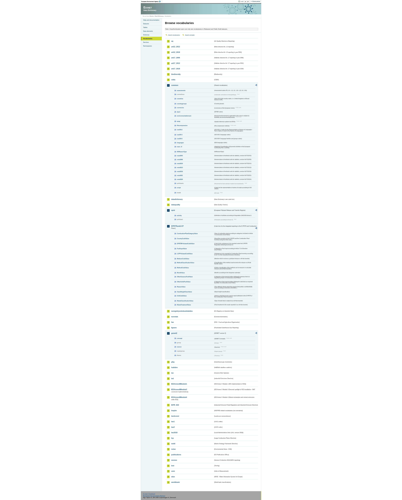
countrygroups (182, 103)
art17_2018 (175, 69)
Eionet (151, 16)
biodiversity (176, 74)
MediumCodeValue (183, 258)
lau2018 (174, 432)
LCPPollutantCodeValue (185, 253)
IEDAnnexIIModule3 (179, 389)
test (172, 466)
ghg (172, 362)
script (179, 187)
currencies (180, 107)
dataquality (175, 205)
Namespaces (147, 46)
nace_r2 (179, 146)
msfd (173, 444)
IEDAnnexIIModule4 (179, 397)
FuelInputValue (182, 248)
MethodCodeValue (183, 267)
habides (174, 367)
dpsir (178, 112)
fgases (174, 328)
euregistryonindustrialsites (182, 311)
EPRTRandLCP (177, 226)
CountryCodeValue (183, 238)
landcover (175, 416)
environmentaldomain (184, 116)
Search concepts (190, 35)
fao (172, 322)
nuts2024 (180, 179)
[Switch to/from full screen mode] (248, 1)
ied (172, 378)
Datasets (146, 24)
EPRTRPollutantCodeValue (185, 243)
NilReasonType (182, 151)
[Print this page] (246, 1)
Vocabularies (147, 38)
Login (242, 1)
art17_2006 (175, 58)
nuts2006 (180, 159)
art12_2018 (175, 52)
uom (173, 471)
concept (179, 338)
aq (172, 41)
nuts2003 (180, 155)
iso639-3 (179, 135)
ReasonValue (181, 287)
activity (179, 215)
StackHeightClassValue (184, 292)
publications (176, 455)
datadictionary (177, 199)
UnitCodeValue (182, 296)
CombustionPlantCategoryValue (187, 233)
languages (180, 142)
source (179, 347)
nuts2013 (180, 167)
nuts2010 (180, 163)
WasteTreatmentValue (184, 305)
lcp (172, 438)
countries (180, 98)
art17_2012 (175, 63)
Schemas (146, 35)
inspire (174, 410)
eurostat (174, 317)
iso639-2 (179, 129)
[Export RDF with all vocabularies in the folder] (256, 85)
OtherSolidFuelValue (183, 282)
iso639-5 (179, 138)
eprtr (173, 210)
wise (173, 477)
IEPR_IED (175, 405)
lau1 (173, 421)
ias (172, 373)
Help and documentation (151, 20)
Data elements (148, 31)
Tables (145, 27)
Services (146, 42)
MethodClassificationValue (185, 262)
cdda (173, 80)
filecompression (182, 125)
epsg (178, 121)
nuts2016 (180, 171)
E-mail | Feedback (149, 494)
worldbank (175, 482)
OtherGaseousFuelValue (185, 277)
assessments (181, 90)
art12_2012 (175, 47)
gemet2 (174, 333)
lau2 (173, 427)
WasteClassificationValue (185, 301)
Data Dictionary (159, 16)
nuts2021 (180, 175)
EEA (151, 1)
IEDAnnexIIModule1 (179, 384)
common (174, 85)
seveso (174, 460)
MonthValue (181, 273)
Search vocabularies (174, 35)
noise (173, 449)
